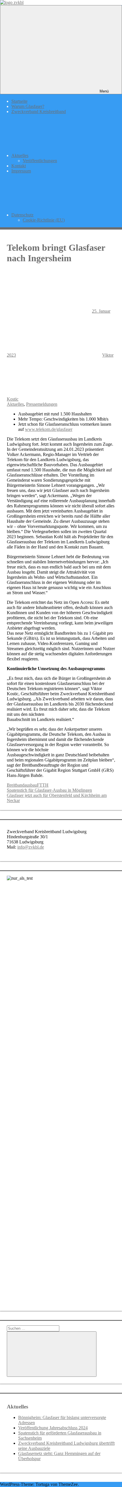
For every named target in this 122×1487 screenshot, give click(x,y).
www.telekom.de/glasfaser (48, 429)
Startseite (19, 101)
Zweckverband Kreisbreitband (38, 111)
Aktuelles (19, 155)
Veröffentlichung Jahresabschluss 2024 (53, 1427)
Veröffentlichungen (40, 160)
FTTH (43, 785)
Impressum (21, 170)
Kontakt (18, 165)
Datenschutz (22, 214)
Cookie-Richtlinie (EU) (44, 220)
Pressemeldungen (41, 404)
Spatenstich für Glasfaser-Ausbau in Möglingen (49, 790)
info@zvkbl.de (30, 847)
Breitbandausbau (22, 785)
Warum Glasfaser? (27, 106)
